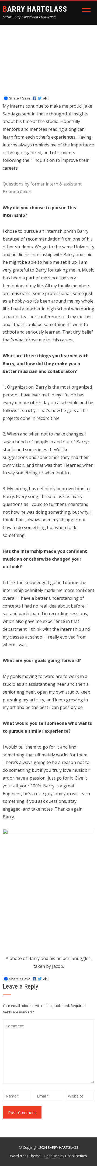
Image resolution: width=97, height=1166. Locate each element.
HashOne (52, 1155)
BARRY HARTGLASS (35, 9)
